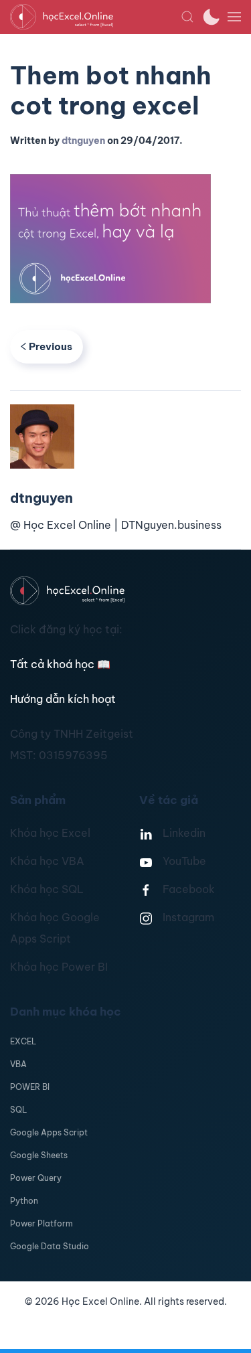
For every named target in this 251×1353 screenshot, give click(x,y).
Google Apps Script (49, 1132)
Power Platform (41, 1223)
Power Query (36, 1178)
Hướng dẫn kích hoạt (63, 699)
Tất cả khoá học (60, 664)
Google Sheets (39, 1155)
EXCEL (23, 1041)
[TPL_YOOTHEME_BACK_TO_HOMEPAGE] (95, 16)
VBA (18, 1064)
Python (24, 1201)
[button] (187, 16)
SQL (18, 1110)
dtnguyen (83, 141)
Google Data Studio (49, 1246)
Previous (50, 346)
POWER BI (30, 1087)
